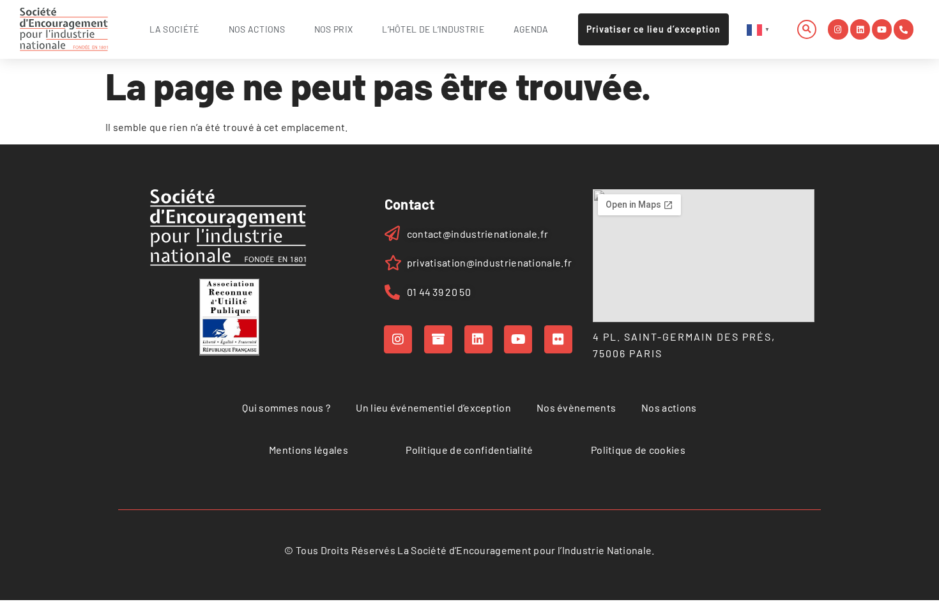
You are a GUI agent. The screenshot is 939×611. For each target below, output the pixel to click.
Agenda (531, 29)
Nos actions (257, 29)
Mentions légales (308, 450)
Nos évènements (576, 407)
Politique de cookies (638, 450)
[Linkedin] (860, 29)
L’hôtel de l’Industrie (433, 29)
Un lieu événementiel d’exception (433, 407)
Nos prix (333, 29)
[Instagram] (838, 29)
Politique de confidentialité (469, 450)
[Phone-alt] (903, 29)
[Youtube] (882, 29)
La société (174, 29)
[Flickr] (558, 339)
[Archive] (438, 339)
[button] (806, 29)
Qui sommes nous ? (286, 407)
